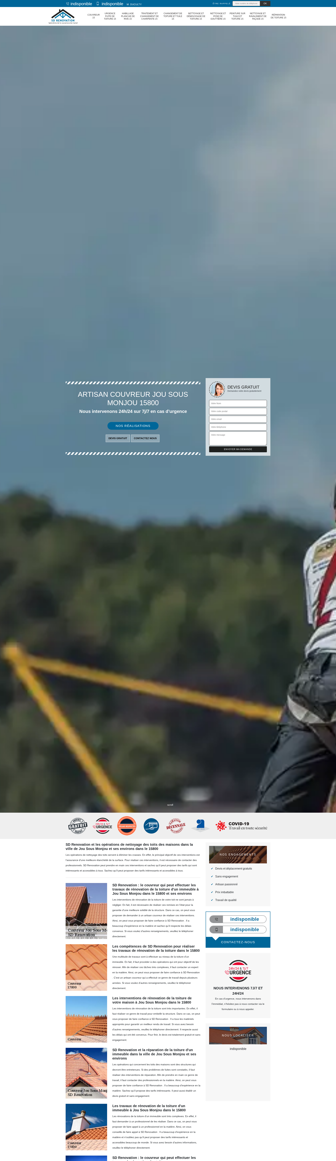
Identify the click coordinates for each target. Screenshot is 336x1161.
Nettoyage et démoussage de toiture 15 (196, 16)
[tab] (168, 464)
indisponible (81, 3)
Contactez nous (145, 438)
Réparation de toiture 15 (278, 16)
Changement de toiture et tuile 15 (172, 16)
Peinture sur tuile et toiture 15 (237, 16)
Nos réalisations (133, 426)
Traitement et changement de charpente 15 (149, 16)
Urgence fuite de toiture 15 (110, 16)
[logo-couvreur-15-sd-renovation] (63, 16)
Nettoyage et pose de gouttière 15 (218, 16)
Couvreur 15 (94, 16)
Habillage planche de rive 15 (128, 16)
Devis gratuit (117, 438)
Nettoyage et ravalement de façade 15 (258, 16)
